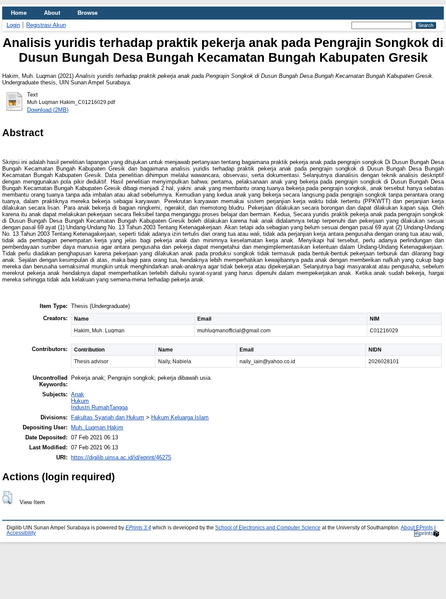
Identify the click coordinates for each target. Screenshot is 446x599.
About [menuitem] (52, 13)
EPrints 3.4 (138, 527)
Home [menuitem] (19, 13)
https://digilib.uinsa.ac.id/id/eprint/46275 (121, 457)
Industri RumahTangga (99, 407)
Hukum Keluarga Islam (180, 417)
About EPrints (417, 527)
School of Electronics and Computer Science (268, 527)
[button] (7, 497)
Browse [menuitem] (88, 13)
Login (13, 25)
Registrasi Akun (46, 25)
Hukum (80, 401)
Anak (77, 394)
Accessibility (21, 532)
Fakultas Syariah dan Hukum (107, 417)
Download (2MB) (47, 110)
